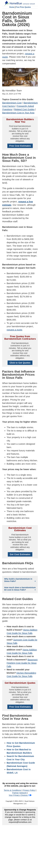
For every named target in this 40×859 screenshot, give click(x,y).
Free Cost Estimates (20, 146)
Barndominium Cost (12, 103)
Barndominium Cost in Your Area (18, 112)
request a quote (14, 329)
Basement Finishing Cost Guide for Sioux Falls (22, 662)
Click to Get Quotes (20, 363)
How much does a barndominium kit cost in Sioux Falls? (20, 588)
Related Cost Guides (24, 109)
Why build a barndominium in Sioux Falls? (18, 580)
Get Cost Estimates (20, 554)
